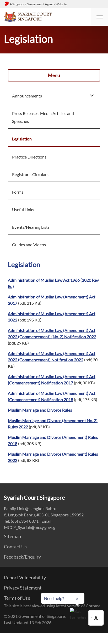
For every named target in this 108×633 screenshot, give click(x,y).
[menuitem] (54, 95)
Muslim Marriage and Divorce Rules (40, 409)
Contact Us (15, 546)
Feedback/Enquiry (22, 557)
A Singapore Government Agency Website (38, 4)
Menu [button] (54, 75)
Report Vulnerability (25, 577)
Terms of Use (17, 598)
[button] (99, 17)
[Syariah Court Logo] (28, 16)
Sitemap (12, 536)
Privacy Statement (23, 588)
